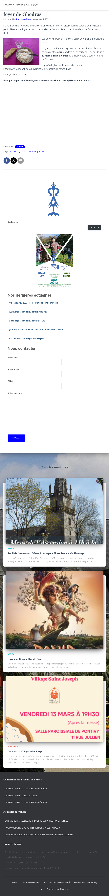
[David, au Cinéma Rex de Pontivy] (54, 610)
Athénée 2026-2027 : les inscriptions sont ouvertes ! (33, 303)
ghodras (23, 151)
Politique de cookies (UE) (85, 883)
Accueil (15, 883)
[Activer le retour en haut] (103, 890)
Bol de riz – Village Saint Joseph (25, 751)
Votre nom (13, 357)
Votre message (15, 393)
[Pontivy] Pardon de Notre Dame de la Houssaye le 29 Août (36, 329)
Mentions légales (31, 883)
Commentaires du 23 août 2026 (21, 796)
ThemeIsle (64, 889)
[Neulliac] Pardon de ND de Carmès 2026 (28, 321)
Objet (10, 381)
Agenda (20, 146)
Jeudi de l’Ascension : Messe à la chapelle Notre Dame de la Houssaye (46, 553)
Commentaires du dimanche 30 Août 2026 (26, 789)
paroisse (32, 151)
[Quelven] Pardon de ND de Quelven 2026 (28, 312)
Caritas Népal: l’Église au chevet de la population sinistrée (36, 821)
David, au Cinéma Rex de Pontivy (26, 658)
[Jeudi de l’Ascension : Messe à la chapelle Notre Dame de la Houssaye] (54, 511)
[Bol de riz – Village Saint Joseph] (54, 709)
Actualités (13, 747)
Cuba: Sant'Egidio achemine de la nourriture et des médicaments (39, 835)
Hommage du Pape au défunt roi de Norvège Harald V (32, 828)
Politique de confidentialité (57, 883)
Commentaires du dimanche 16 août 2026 (26, 802)
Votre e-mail (13, 369)
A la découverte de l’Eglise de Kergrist (27, 338)
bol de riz (13, 151)
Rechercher (13, 222)
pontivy (40, 151)
